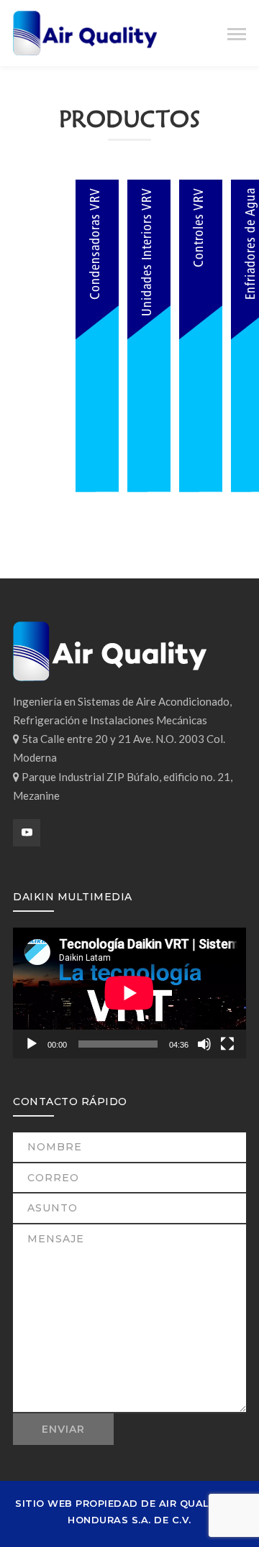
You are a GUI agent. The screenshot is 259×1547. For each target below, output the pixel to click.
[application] (129, 993)
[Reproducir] (31, 1044)
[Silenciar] (204, 1044)
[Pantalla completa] (227, 1044)
